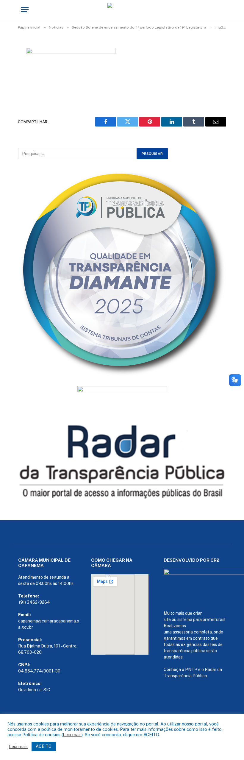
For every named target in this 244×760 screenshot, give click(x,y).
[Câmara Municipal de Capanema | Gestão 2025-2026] (122, 9)
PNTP (191, 669)
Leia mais (72, 734)
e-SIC (44, 689)
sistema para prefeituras (200, 619)
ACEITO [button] (43, 746)
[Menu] (25, 9)
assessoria (183, 632)
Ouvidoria (27, 689)
